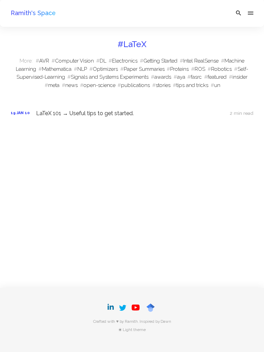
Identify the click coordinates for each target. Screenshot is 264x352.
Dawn (166, 321)
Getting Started (160, 61)
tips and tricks (192, 85)
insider (240, 77)
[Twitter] (123, 308)
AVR (44, 61)
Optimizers (105, 69)
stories (163, 85)
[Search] (238, 13)
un (217, 85)
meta (53, 85)
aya (181, 77)
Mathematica (57, 69)
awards (162, 77)
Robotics (221, 69)
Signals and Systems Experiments (109, 77)
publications (135, 85)
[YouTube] (136, 308)
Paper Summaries (144, 69)
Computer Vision (74, 61)
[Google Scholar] (150, 308)
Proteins (179, 69)
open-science (100, 85)
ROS (200, 69)
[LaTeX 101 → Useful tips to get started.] (132, 113)
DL (103, 61)
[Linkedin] (112, 308)
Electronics (125, 61)
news (71, 85)
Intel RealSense (201, 61)
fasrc (196, 77)
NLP (82, 69)
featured (217, 77)
